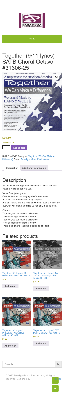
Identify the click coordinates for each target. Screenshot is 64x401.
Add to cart (19, 147)
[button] (56, 77)
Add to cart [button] (10, 286)
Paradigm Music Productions (35, 159)
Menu (32, 38)
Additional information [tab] (34, 167)
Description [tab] (12, 167)
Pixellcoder (55, 378)
